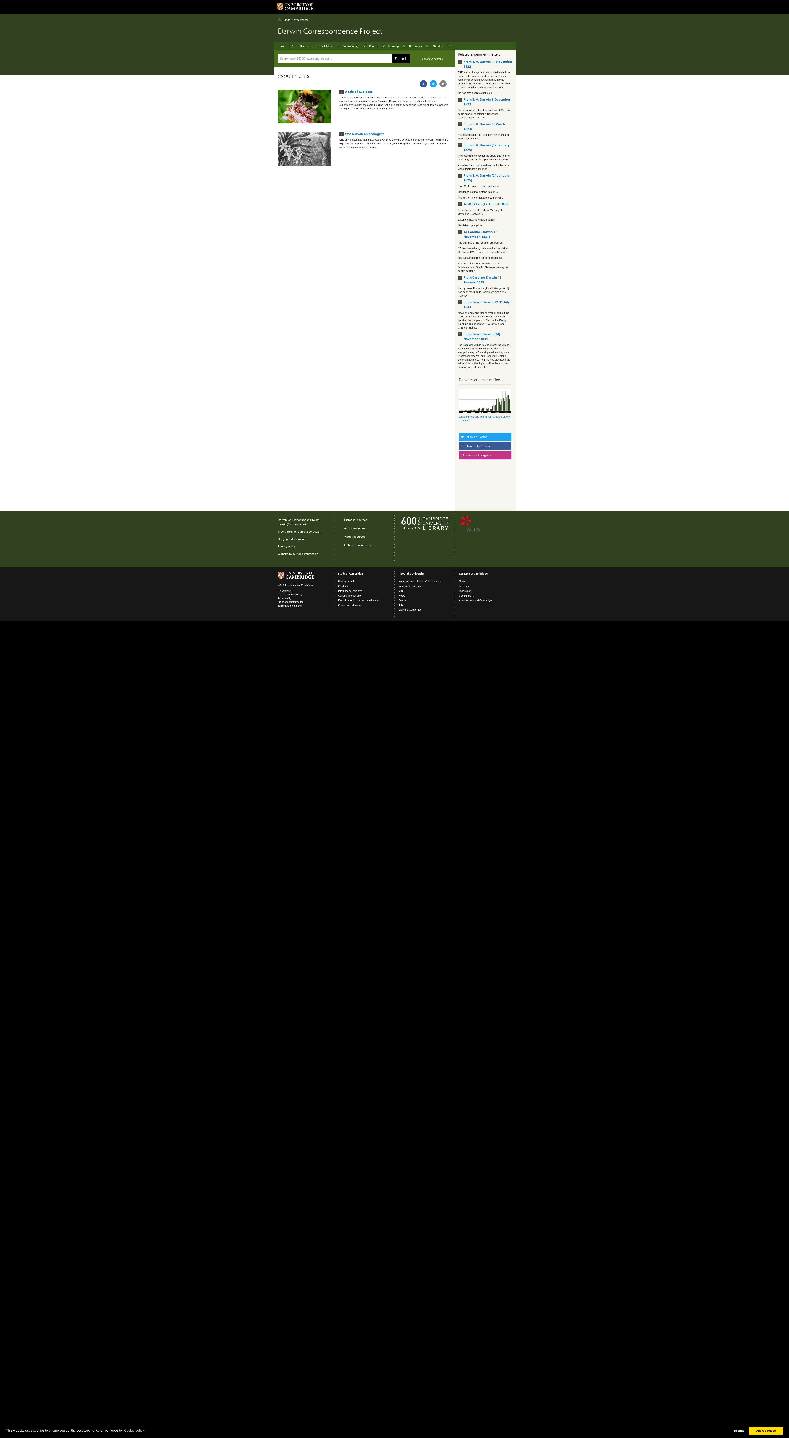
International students (350, 591)
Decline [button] (739, 1430)
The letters (325, 46)
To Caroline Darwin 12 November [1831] (480, 234)
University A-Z (285, 591)
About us (438, 46)
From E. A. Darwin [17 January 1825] (487, 147)
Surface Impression (305, 553)
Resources (415, 46)
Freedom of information (291, 602)
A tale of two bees (359, 92)
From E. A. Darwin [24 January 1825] (487, 177)
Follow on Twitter (475, 436)
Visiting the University (411, 586)
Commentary (351, 46)
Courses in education (350, 605)
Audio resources (354, 528)
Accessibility (285, 598)
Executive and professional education (359, 600)
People (373, 46)
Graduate (343, 586)
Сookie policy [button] (134, 1430)
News (402, 595)
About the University (411, 573)
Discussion (465, 591)
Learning (393, 46)
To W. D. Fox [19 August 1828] (486, 204)
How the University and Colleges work (420, 581)
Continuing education (350, 595)
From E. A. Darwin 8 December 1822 (487, 101)
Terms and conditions (290, 605)
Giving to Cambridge (410, 609)
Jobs (401, 605)
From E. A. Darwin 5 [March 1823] (484, 126)
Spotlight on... (466, 595)
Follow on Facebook (476, 446)
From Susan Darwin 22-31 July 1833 (487, 304)
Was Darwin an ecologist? (364, 134)
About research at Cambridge (475, 600)
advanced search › (432, 58)
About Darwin (300, 46)
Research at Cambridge (473, 573)
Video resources (354, 536)
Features (464, 586)
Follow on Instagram (477, 455)
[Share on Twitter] (433, 83)
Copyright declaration (292, 539)
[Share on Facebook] (423, 83)
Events (402, 600)
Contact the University (290, 594)
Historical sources (355, 519)
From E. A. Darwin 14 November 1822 (488, 63)
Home (279, 20)
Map (401, 591)
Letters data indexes (357, 545)
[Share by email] (443, 83)
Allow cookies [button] (766, 1430)
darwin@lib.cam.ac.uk (292, 524)
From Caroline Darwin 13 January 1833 (483, 279)
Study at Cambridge (350, 573)
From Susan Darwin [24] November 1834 (482, 336)
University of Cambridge (296, 531)
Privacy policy (286, 546)
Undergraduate (346, 581)
